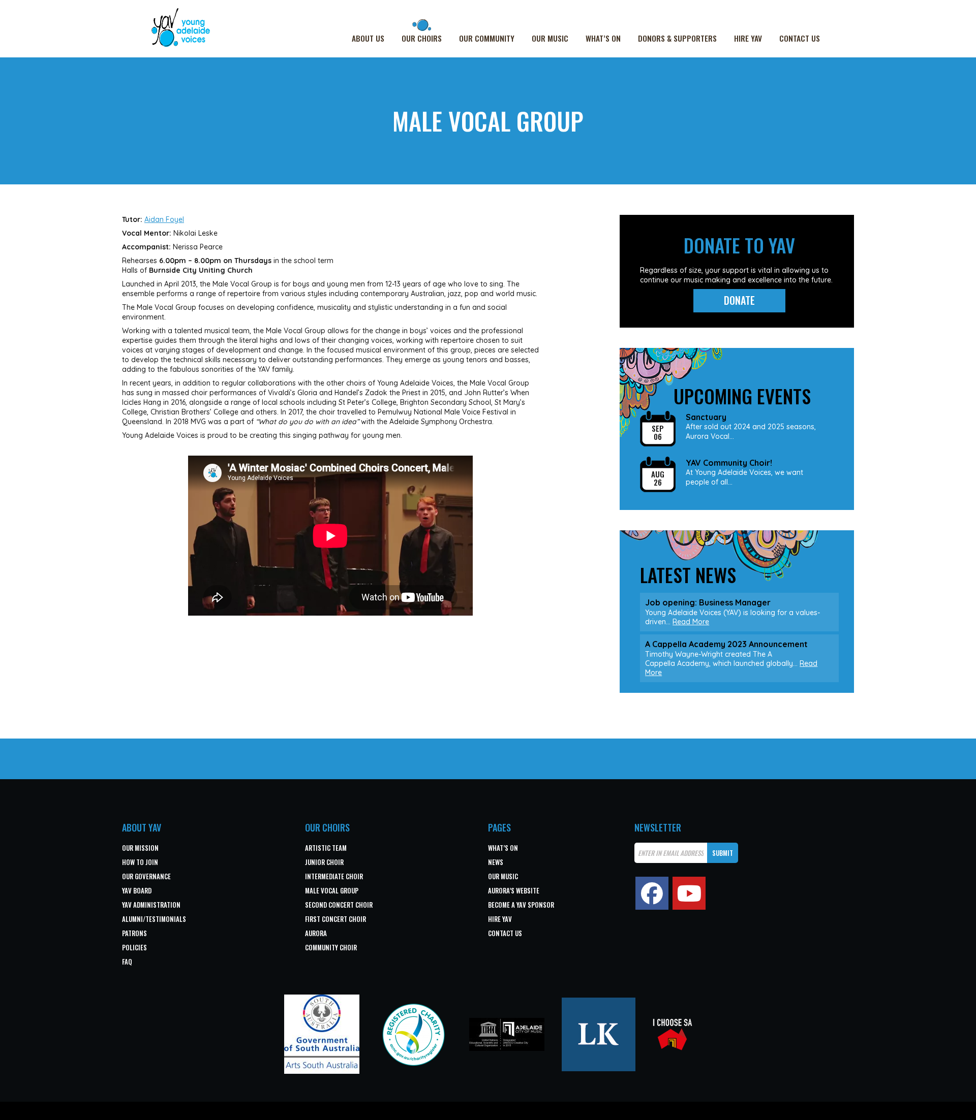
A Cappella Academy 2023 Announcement (726, 644)
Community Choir (331, 947)
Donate (739, 300)
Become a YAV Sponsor (521, 905)
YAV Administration (151, 905)
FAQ (127, 961)
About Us (368, 38)
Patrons (134, 933)
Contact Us (799, 38)
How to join (140, 862)
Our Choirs (422, 38)
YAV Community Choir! (729, 463)
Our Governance (146, 876)
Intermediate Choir (334, 876)
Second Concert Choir (339, 905)
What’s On (603, 38)
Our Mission (140, 848)
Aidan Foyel (164, 219)
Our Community (486, 38)
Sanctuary (706, 417)
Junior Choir (324, 862)
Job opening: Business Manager (708, 602)
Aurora (316, 933)
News (495, 862)
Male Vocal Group (331, 890)
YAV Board (136, 890)
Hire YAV (748, 38)
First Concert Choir (335, 919)
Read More (691, 621)
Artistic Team (326, 848)
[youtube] (689, 893)
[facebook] (651, 893)
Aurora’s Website (513, 890)
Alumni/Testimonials (154, 919)
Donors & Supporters (677, 38)
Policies (134, 947)
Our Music (550, 38)
